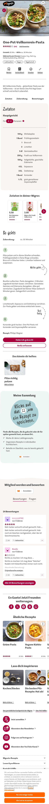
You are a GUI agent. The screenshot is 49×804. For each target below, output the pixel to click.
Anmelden (26, 457)
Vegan (19, 62)
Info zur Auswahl (23, 121)
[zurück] (4, 10)
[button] (7, 519)
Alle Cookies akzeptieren (24, 800)
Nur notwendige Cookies (24, 795)
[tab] (24, 758)
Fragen (32, 498)
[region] (24, 786)
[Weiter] (43, 211)
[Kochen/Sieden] (13, 687)
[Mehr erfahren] (14, 381)
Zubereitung (22, 98)
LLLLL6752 (17, 518)
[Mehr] (42, 540)
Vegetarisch (30, 62)
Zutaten (8, 98)
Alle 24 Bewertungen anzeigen (19, 582)
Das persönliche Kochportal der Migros (17, 710)
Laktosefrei (8, 62)
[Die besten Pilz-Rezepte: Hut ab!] (35, 687)
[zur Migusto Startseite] (9, 2)
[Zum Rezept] (13, 639)
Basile (15, 549)
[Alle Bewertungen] (8, 46)
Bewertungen (38, 98)
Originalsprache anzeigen (14, 570)
